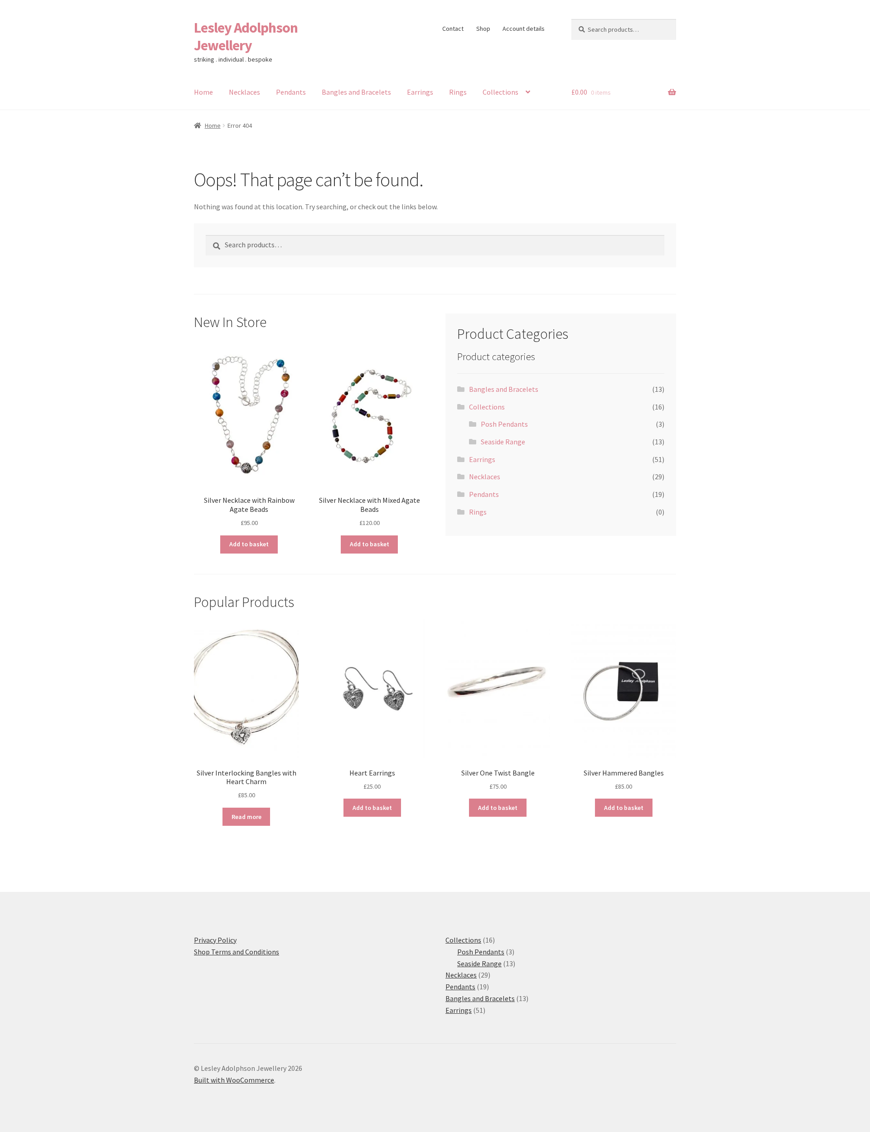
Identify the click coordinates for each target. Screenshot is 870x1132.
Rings (458, 91)
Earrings (420, 91)
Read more (246, 817)
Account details (524, 28)
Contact (453, 28)
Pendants (291, 91)
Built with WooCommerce (234, 1079)
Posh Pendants (504, 424)
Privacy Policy (215, 939)
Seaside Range (503, 441)
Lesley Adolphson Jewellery (246, 36)
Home (203, 91)
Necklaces (244, 91)
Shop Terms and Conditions (236, 951)
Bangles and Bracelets (356, 91)
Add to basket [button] (249, 544)
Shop (483, 28)
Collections (500, 91)
